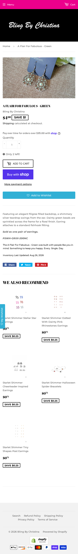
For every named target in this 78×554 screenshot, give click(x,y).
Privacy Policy (26, 519)
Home (6, 46)
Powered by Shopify (55, 531)
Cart (72, 4)
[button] (39, 195)
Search (16, 515)
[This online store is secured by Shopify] (39, 543)
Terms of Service (48, 519)
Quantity (8, 137)
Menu (10, 4)
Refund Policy (32, 515)
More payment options (18, 184)
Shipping (8, 123)
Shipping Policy (53, 515)
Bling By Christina (28, 531)
